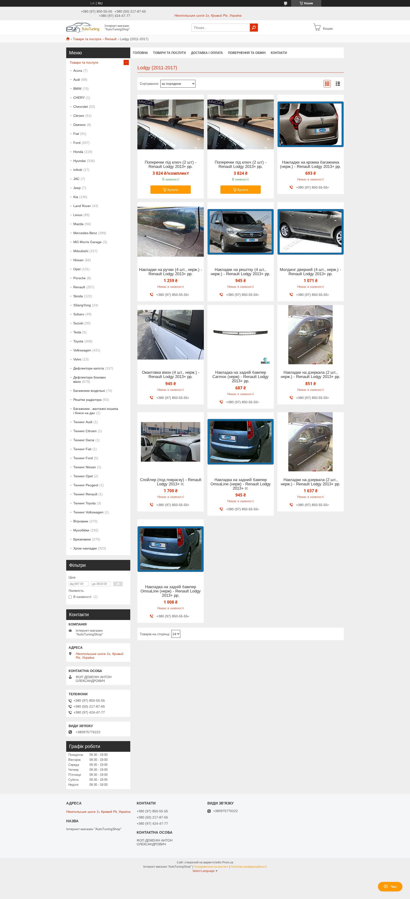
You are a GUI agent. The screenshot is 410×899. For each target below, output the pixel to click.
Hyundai (79, 161)
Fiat (76, 134)
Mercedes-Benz (85, 233)
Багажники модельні (89, 391)
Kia (75, 197)
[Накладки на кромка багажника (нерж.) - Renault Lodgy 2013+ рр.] (310, 124)
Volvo (77, 359)
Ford (76, 143)
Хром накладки (85, 548)
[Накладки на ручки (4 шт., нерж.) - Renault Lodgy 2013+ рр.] (170, 231)
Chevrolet (80, 107)
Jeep (77, 188)
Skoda (78, 296)
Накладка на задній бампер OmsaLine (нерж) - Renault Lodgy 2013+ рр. (170, 591)
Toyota (78, 341)
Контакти (279, 53)
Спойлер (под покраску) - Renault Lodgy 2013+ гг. (170, 482)
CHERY (79, 97)
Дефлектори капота (88, 368)
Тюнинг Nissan (84, 467)
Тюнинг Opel (83, 476)
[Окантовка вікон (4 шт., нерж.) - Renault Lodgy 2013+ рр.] (170, 334)
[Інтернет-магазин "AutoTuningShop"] (84, 27)
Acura (77, 70)
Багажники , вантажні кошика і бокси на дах (95, 411)
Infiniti (77, 170)
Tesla (77, 332)
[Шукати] (254, 28)
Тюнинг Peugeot (85, 485)
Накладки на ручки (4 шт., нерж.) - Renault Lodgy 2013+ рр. (170, 272)
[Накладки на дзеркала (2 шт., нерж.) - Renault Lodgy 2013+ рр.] (310, 334)
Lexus (77, 215)
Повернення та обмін (247, 53)
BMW (77, 88)
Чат (394, 887)
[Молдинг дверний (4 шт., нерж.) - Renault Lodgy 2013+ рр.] (310, 231)
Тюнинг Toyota (84, 503)
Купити (173, 190)
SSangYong (82, 305)
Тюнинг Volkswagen (88, 512)
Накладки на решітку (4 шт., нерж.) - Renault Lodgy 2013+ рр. (240, 272)
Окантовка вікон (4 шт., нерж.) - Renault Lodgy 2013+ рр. (171, 374)
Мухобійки (81, 530)
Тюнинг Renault (85, 494)
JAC (76, 179)
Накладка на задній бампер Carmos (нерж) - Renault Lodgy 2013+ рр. (240, 376)
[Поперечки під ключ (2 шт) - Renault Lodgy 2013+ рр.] (170, 124)
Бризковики (82, 539)
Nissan (78, 260)
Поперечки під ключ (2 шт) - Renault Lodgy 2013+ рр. (170, 164)
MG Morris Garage (87, 242)
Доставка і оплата (207, 53)
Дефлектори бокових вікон (89, 379)
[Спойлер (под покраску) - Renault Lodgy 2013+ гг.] (170, 442)
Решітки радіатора (87, 400)
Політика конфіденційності (249, 866)
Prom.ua (227, 862)
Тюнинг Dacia (83, 440)
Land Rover (82, 206)
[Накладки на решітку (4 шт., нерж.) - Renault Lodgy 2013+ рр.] (240, 231)
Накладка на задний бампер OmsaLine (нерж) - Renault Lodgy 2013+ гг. (240, 484)
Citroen (78, 116)
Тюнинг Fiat (82, 449)
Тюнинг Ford (83, 458)
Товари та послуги (87, 39)
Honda (78, 152)
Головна (140, 53)
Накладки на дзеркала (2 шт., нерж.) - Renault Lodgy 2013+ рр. (310, 374)
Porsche (79, 278)
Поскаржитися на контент (211, 866)
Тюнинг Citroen (85, 431)
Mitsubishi (80, 251)
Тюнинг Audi (82, 422)
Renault (110, 39)
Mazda (78, 224)
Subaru (78, 314)
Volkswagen (82, 350)
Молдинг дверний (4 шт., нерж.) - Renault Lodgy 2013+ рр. (310, 272)
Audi (76, 79)
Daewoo (79, 125)
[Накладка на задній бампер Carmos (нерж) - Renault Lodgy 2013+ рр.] (240, 334)
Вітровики (80, 521)
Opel (76, 269)
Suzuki (78, 323)
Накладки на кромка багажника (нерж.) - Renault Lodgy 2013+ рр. (310, 164)
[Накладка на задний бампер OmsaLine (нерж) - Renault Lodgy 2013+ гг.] (240, 442)
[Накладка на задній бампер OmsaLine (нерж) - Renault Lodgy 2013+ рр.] (170, 549)
